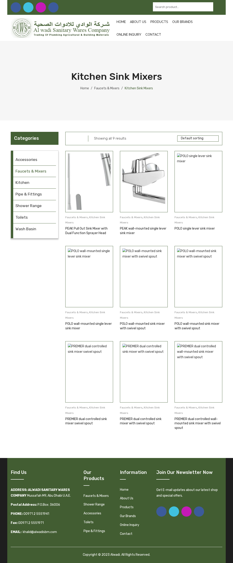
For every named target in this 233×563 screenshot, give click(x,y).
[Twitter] (28, 7)
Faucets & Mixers (106, 88)
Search (217, 6)
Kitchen (22, 182)
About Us (138, 22)
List (78, 138)
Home (121, 22)
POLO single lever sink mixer (195, 228)
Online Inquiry (128, 34)
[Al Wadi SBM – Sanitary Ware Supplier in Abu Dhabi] (60, 28)
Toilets (21, 217)
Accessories (26, 159)
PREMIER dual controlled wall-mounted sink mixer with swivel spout (198, 423)
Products (159, 22)
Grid (71, 138)
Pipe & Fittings (28, 194)
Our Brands (182, 22)
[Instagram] (41, 7)
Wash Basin (25, 229)
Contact (153, 34)
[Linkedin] (53, 7)
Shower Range (28, 205)
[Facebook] (16, 7)
